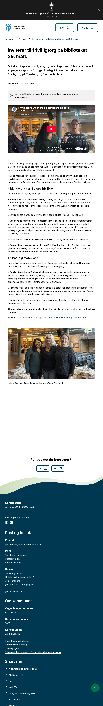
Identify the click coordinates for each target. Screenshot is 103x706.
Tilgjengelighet (12, 648)
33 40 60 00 (11, 507)
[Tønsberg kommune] (15, 28)
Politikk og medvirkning (17, 641)
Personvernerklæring (16, 644)
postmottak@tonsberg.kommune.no (23, 544)
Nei (55, 468)
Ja (40, 468)
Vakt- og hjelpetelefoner (17, 517)
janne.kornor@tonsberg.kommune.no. (67, 317)
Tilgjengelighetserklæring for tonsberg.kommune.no (31, 652)
